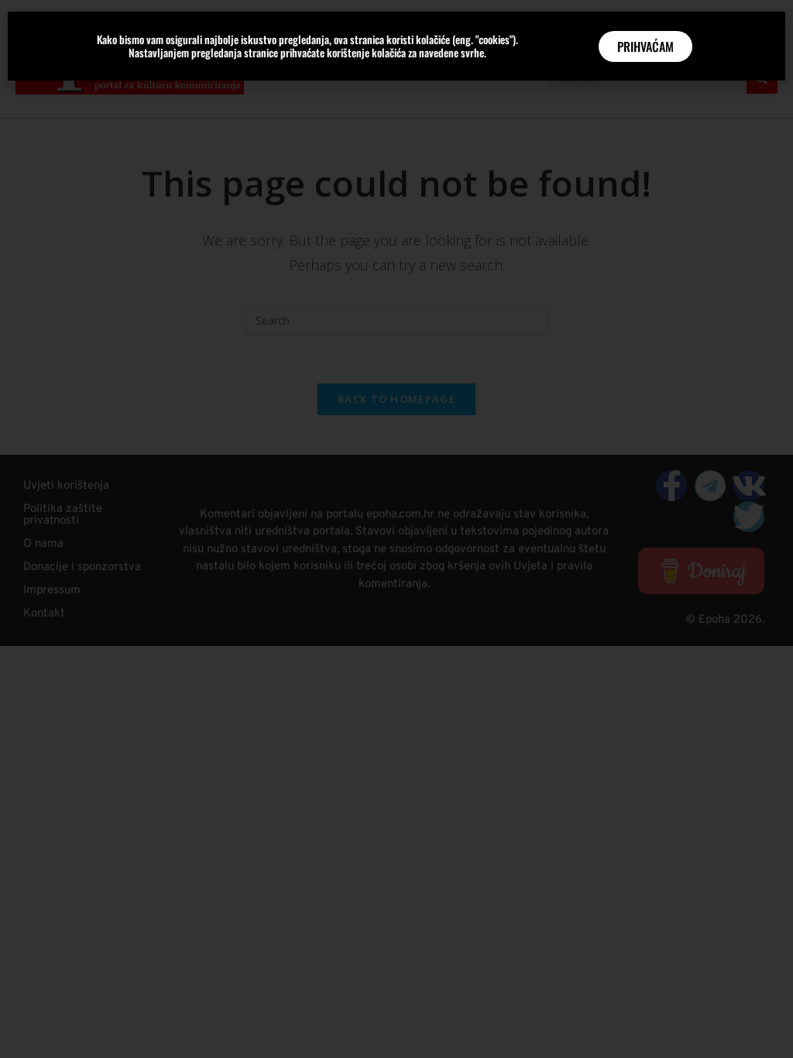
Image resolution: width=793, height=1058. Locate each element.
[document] (396, 529)
